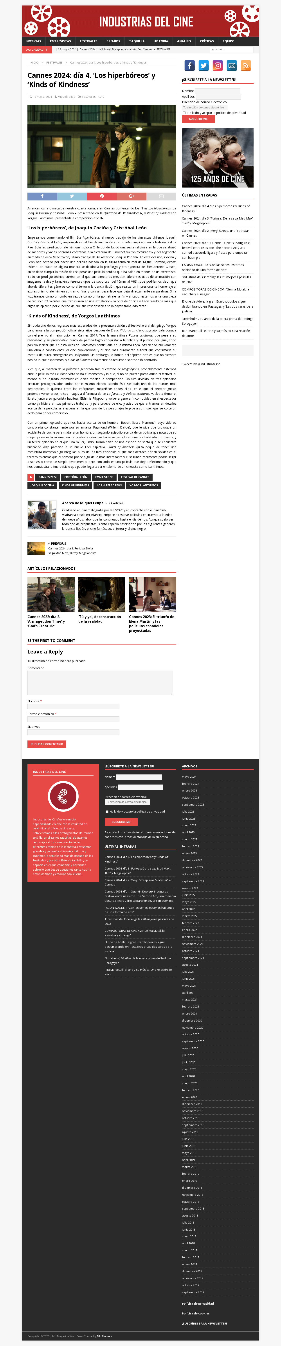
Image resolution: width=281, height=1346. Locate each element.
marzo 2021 (189, 999)
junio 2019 (188, 1146)
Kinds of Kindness (75, 485)
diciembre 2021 (192, 937)
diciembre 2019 (192, 1104)
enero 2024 (189, 790)
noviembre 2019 (192, 1111)
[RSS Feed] (245, 65)
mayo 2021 (189, 986)
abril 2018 (188, 1243)
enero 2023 (189, 853)
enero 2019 (189, 1181)
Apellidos (188, 96)
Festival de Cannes (135, 477)
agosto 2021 (190, 965)
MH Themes (104, 1336)
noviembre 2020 (192, 1027)
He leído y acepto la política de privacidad (216, 113)
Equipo (228, 41)
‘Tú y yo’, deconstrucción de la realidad (99, 619)
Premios (113, 41)
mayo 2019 (189, 1153)
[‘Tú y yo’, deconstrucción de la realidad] (102, 594)
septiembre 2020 (193, 1041)
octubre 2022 (190, 874)
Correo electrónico (41, 714)
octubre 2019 (190, 1118)
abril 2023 (188, 832)
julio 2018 (188, 1222)
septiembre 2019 (193, 1125)
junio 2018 (188, 1229)
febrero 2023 (190, 846)
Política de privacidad (198, 1303)
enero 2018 (189, 1264)
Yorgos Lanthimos (144, 485)
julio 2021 (188, 972)
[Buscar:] (232, 49)
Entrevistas (60, 41)
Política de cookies (196, 1313)
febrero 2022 (190, 923)
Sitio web (33, 726)
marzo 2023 (189, 839)
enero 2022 (189, 930)
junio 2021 (188, 979)
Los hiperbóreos (109, 485)
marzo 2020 (189, 1083)
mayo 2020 (189, 1069)
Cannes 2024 (47, 477)
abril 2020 (188, 1076)
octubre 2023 (190, 797)
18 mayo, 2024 (42, 97)
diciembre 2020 (192, 1020)
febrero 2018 (190, 1257)
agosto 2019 (190, 1132)
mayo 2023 (189, 825)
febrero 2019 (190, 1174)
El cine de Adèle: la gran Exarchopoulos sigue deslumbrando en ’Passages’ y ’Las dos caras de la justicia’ (217, 306)
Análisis (184, 41)
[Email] (231, 65)
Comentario (35, 668)
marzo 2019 (189, 1167)
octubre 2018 (190, 1202)
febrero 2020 (190, 1090)
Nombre (33, 701)
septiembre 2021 (193, 958)
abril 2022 (188, 909)
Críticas (207, 41)
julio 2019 (188, 1139)
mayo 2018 (189, 1236)
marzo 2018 (189, 1250)
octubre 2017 (190, 1285)
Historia (161, 41)
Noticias (33, 41)
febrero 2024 (190, 784)
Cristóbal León (75, 477)
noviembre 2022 (192, 867)
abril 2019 (188, 1160)
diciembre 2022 (192, 860)
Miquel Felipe (66, 97)
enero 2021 (189, 1013)
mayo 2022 (189, 902)
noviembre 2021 (192, 944)
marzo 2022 (189, 916)
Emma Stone (104, 477)
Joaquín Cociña (42, 485)
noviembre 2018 (192, 1195)
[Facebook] (189, 65)
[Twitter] (203, 65)
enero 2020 (189, 1097)
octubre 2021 (190, 951)
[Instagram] (217, 65)
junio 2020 (188, 1062)
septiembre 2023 (193, 804)
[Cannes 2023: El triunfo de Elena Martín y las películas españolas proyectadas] (152, 594)
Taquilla (137, 41)
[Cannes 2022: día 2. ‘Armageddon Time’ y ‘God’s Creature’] (51, 594)
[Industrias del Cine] (140, 34)
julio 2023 (188, 811)
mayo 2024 (189, 777)
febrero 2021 (190, 1006)
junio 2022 (188, 895)
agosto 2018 (190, 1215)
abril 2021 (188, 993)
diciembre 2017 (192, 1271)
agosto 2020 (190, 1048)
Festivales (88, 41)
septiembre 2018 (193, 1208)
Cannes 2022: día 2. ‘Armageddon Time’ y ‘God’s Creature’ (46, 621)
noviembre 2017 (192, 1278)
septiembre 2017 (193, 1292)
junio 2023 (188, 818)
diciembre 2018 (192, 1188)
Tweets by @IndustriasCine (201, 364)
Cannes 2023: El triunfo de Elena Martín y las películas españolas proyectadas (151, 623)
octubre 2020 (190, 1034)
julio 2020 (188, 1055)
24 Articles (116, 503)
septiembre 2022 (193, 881)
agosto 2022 (190, 888)
